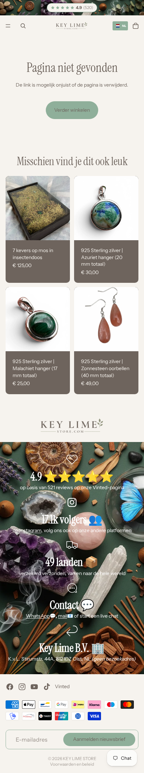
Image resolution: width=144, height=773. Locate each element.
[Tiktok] (47, 687)
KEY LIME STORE (79, 758)
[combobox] (120, 25)
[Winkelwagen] (135, 26)
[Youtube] (34, 687)
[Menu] (8, 26)
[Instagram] (22, 687)
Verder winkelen (72, 110)
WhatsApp (38, 616)
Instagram (30, 530)
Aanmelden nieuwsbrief (99, 739)
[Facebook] (10, 687)
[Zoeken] (23, 26)
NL (123, 26)
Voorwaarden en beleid (72, 764)
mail (62, 616)
